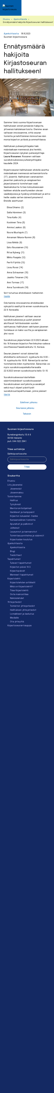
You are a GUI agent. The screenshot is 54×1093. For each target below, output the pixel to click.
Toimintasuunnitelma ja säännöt (27, 536)
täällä (7, 296)
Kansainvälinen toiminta (22, 520)
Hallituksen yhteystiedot (23, 610)
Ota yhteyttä (17, 622)
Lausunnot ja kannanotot (23, 532)
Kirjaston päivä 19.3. (20, 567)
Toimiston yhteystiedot (22, 606)
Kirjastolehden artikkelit (23, 583)
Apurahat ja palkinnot (21, 524)
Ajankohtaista (20, 19)
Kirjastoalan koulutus (21, 540)
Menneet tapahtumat (21, 575)
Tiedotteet (16, 555)
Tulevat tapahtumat (21, 563)
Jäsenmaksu (16, 493)
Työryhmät (15, 504)
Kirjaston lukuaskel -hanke (24, 516)
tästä (7, 395)
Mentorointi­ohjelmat (21, 508)
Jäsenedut (16, 489)
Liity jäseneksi (15, 485)
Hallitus (14, 500)
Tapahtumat (14, 559)
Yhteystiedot (15, 602)
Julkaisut (15, 528)
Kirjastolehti (14, 579)
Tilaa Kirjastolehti (19, 591)
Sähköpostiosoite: (17, 454)
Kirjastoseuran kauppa (20, 626)
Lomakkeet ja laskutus (22, 614)
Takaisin (27, 414)
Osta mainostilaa (19, 594)
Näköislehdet (17, 598)
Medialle (14, 618)
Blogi (12, 551)
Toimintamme (14, 497)
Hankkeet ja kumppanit (22, 512)
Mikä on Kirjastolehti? (21, 587)
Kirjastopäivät (17, 571)
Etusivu (6, 19)
